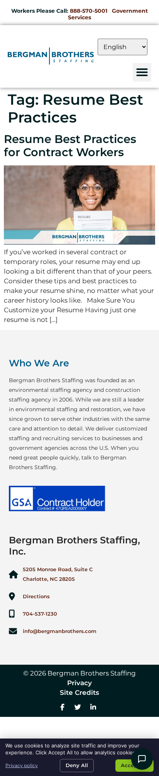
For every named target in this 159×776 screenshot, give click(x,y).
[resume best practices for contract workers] (79, 242)
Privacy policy (21, 765)
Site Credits (79, 692)
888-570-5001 (88, 10)
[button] (142, 72)
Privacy (79, 683)
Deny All (77, 765)
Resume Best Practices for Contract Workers (70, 145)
